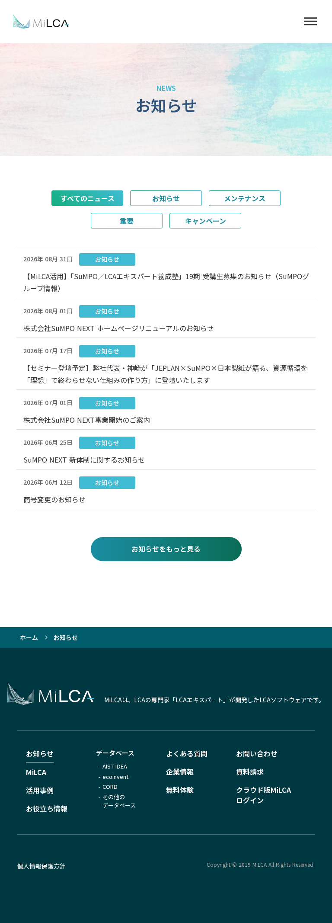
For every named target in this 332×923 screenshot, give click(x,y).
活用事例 (40, 790)
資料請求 (250, 771)
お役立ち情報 (46, 808)
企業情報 (180, 771)
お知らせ (40, 753)
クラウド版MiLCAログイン (263, 795)
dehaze (310, 21)
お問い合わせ (257, 753)
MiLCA (36, 772)
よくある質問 (187, 753)
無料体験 (180, 790)
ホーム (29, 637)
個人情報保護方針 (41, 866)
